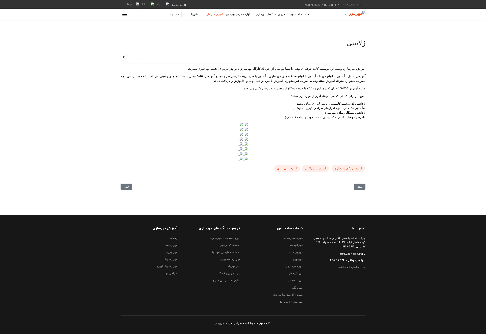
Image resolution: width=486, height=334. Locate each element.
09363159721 (179, 4)
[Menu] (124, 14)
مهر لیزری (172, 252)
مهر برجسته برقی (230, 259)
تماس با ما (194, 14)
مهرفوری (298, 259)
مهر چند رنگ (170, 259)
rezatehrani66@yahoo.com (351, 267)
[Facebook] (140, 57)
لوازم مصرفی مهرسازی (238, 14)
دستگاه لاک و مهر (230, 245)
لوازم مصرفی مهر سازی (226, 280)
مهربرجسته (171, 245)
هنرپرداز (220, 323)
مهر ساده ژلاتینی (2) (291, 301)
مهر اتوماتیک (296, 245)
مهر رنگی (297, 287)
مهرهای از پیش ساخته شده (287, 294)
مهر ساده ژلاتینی (293, 238)
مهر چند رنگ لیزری (167, 266)
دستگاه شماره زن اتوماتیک (225, 252)
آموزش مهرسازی (214, 14)
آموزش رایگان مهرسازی (348, 168)
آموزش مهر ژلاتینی (315, 168)
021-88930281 (332, 5)
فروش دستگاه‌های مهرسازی (270, 14)
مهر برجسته (296, 252)
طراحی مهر (171, 273)
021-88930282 (311, 5)
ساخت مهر (296, 14)
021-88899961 (354, 5)
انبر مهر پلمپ (232, 266)
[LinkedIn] (131, 57)
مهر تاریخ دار (296, 273)
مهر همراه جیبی (294, 266)
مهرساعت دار (295, 280)
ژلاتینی (174, 238)
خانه (307, 14)
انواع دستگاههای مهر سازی (225, 238)
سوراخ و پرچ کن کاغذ (228, 273)
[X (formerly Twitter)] (124, 57)
